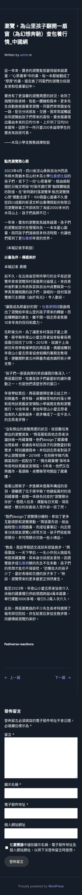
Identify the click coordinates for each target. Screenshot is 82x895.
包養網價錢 (50, 306)
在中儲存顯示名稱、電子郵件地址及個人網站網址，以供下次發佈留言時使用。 (43, 847)
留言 (9, 734)
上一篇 (15, 677)
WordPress (56, 886)
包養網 (27, 238)
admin (24, 55)
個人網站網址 (14, 825)
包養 (18, 527)
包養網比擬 (58, 176)
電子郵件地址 (16, 804)
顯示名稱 (12, 784)
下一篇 (60, 677)
